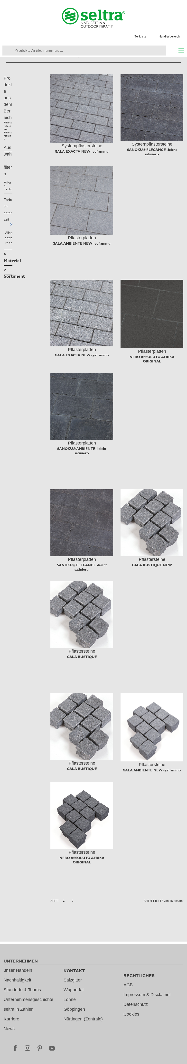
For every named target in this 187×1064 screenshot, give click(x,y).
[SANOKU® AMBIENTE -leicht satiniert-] (81, 406)
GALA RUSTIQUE (82, 657)
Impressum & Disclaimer (147, 994)
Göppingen (74, 1009)
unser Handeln (18, 970)
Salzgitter (73, 980)
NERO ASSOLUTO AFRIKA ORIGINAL (152, 359)
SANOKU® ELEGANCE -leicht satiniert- (152, 152)
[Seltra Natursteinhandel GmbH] (93, 18)
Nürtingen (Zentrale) (83, 1019)
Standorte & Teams (22, 989)
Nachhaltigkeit (17, 980)
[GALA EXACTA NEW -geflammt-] (81, 108)
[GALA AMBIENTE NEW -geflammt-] (81, 200)
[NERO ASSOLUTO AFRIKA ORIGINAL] (152, 314)
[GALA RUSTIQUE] (81, 614)
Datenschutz (135, 1004)
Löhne (70, 999)
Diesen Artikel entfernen (11, 224)
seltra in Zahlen (19, 1009)
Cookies (131, 1014)
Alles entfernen (8, 238)
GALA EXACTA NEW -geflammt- (82, 151)
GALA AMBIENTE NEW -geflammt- (82, 243)
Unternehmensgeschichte (28, 999)
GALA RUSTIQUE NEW (152, 565)
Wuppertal (74, 989)
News (9, 1028)
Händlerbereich (169, 36)
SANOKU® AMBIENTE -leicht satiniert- (81, 451)
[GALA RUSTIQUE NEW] (152, 522)
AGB (128, 984)
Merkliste (139, 36)
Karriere (11, 1019)
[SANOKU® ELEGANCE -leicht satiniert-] (152, 107)
